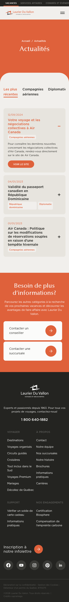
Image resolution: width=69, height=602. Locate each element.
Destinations (15, 440)
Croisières (13, 460)
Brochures (43, 466)
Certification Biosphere (44, 513)
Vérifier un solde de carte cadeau (20, 513)
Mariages (13, 483)
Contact (41, 440)
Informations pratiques (44, 475)
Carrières (42, 483)
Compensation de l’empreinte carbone (49, 523)
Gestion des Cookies (48, 584)
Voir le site (21, 164)
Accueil (26, 41)
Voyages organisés (19, 447)
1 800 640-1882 (34, 419)
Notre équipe (44, 447)
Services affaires (31, 3)
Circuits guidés (17, 453)
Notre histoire (45, 460)
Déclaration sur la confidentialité (20, 584)
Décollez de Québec (20, 490)
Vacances (11, 3)
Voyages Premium (19, 477)
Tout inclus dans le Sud (19, 468)
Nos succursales (46, 453)
